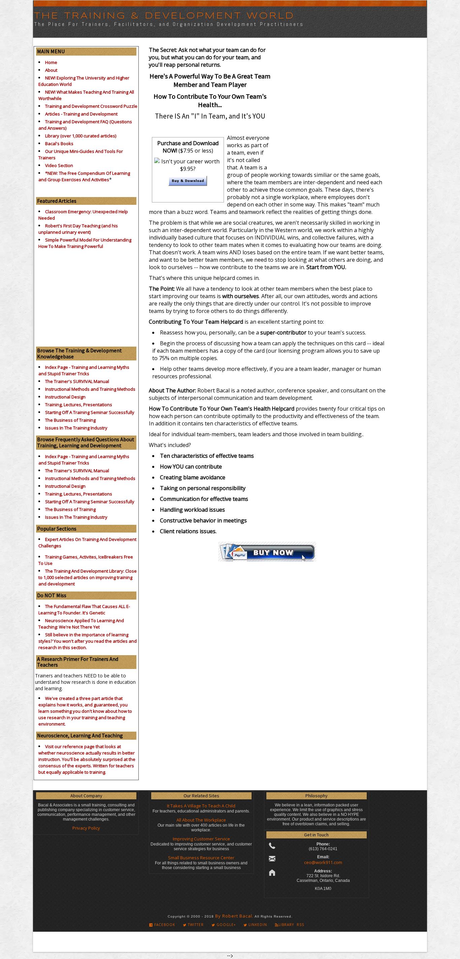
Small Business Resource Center (201, 858)
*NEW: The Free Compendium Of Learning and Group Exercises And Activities (84, 176)
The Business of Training (70, 420)
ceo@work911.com (323, 862)
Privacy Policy (86, 828)
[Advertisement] (86, 296)
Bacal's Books (59, 143)
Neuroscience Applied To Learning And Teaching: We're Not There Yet (81, 623)
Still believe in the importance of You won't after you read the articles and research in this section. (87, 641)
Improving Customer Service (201, 839)
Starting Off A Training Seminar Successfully (89, 412)
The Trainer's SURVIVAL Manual (77, 381)
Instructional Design (65, 397)
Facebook (164, 924)
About (51, 70)
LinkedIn (257, 924)
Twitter (195, 924)
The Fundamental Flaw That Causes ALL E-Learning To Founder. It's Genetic (84, 609)
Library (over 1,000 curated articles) (80, 136)
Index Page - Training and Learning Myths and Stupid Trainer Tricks (83, 370)
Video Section (59, 165)
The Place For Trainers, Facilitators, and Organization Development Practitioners (169, 24)
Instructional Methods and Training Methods (90, 389)
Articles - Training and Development (81, 114)
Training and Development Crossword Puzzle (91, 106)
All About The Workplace (201, 820)
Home (51, 62)
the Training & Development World (164, 16)
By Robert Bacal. (234, 916)
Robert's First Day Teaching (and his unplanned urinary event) (78, 229)
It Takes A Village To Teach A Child (201, 806)
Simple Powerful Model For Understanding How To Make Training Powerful (84, 243)
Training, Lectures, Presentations (78, 405)
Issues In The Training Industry (76, 428)
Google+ (225, 924)
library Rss (291, 924)
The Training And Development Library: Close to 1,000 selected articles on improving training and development (87, 577)
